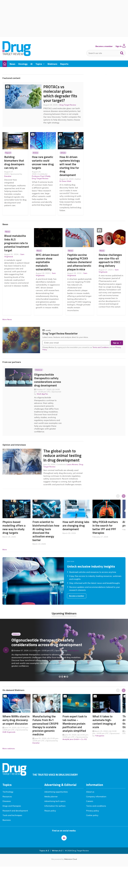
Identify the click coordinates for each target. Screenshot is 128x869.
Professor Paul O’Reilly (41, 176)
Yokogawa (99, 736)
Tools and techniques (12, 815)
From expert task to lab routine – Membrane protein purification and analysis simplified (74, 723)
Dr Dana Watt (65, 181)
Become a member (104, 46)
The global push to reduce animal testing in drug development (62, 455)
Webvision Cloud (70, 859)
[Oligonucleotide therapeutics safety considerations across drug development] (65, 676)
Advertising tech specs (55, 801)
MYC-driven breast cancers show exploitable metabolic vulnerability (47, 262)
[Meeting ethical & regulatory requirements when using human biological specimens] (59, 676)
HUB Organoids (8, 732)
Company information (96, 796)
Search (122, 52)
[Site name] (16, 55)
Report (8, 153)
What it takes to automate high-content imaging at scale (104, 721)
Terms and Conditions (101, 347)
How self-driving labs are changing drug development (75, 525)
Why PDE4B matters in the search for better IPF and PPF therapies (105, 527)
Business (6, 820)
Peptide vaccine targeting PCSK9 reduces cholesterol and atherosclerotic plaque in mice (79, 262)
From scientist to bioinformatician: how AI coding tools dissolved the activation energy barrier (45, 531)
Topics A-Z (44, 851)
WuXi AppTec (42, 394)
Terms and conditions (96, 806)
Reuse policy (50, 810)
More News (7, 319)
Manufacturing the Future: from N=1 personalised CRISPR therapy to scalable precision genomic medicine (45, 725)
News (7, 231)
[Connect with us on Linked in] (64, 838)
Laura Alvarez (72, 464)
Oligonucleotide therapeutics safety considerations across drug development (47, 379)
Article (35, 153)
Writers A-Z (57, 851)
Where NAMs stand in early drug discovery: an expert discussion (16, 720)
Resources (7, 796)
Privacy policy (92, 810)
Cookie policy (92, 815)
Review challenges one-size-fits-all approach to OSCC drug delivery (110, 260)
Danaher (7, 176)
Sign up (116, 342)
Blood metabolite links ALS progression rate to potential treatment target (16, 243)
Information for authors (55, 806)
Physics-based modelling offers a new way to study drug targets (14, 527)
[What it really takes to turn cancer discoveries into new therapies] (67, 676)
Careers (89, 801)
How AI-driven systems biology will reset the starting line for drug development (70, 166)
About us (90, 792)
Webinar (38, 370)
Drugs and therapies (11, 806)
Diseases (6, 801)
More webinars (8, 748)
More (4, 549)
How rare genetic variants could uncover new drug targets (43, 162)
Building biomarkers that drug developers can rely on (14, 162)
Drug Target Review (68, 105)
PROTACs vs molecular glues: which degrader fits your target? (60, 94)
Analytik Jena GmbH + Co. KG (74, 739)
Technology (7, 792)
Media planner (51, 796)
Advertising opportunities (56, 792)
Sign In (119, 46)
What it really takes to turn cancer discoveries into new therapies (41, 644)
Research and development (15, 810)
